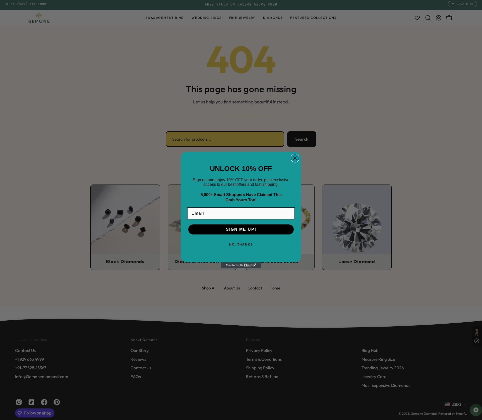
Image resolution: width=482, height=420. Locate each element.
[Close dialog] (295, 158)
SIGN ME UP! (241, 229)
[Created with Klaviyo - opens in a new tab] (241, 265)
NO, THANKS (241, 244)
